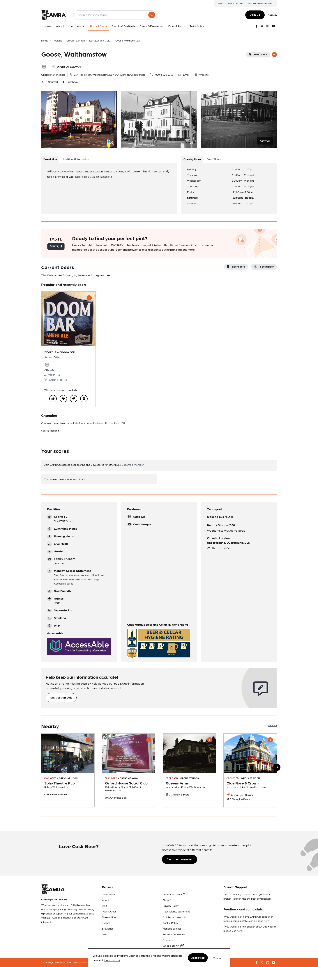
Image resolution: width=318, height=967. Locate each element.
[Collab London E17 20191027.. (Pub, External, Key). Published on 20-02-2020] (67, 770)
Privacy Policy (171, 905)
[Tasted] (84, 398)
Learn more (112, 960)
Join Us (255, 14)
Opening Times (192, 159)
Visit (104, 905)
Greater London (75, 40)
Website (204, 74)
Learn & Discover (235, 3)
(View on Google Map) (132, 74)
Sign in (272, 15)
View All (272, 725)
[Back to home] (53, 15)
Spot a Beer (267, 266)
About (105, 900)
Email (186, 74)
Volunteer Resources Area (259, 3)
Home (44, 40)
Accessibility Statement (176, 911)
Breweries (108, 928)
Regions (57, 40)
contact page (70, 917)
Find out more (185, 249)
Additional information (76, 159)
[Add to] (274, 54)
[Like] (53, 398)
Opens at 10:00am (69, 66)
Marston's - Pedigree (91, 422)
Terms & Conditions (174, 934)
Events (106, 922)
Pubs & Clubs (109, 911)
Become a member (133, 464)
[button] (276, 767)
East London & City (100, 40)
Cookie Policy (170, 922)
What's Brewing (172, 945)
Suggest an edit (61, 697)
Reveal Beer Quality (241, 794)
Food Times (214, 159)
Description (50, 159)
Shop (220, 3)
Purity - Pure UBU (115, 422)
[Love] (63, 398)
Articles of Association (175, 917)
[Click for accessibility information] (79, 646)
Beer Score (260, 54)
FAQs (54, 917)
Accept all (198, 957)
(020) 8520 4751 (164, 74)
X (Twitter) (52, 81)
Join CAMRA (109, 894)
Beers (105, 934)
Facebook (72, 81)
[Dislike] (73, 398)
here (269, 898)
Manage (217, 957)
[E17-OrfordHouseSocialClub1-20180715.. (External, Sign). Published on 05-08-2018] (128, 770)
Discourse (168, 939)
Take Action (109, 917)
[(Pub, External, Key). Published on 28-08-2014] (250, 770)
